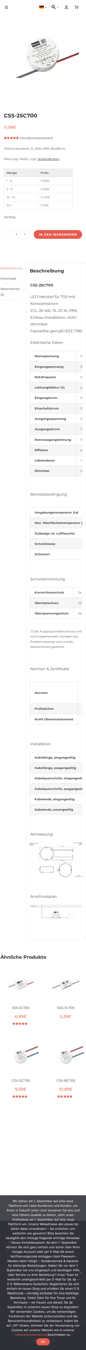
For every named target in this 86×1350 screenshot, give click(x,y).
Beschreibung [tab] (11, 268)
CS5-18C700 (65, 1080)
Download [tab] (8, 278)
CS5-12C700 (20, 1080)
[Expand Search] (59, 7)
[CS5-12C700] (20, 1057)
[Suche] (53, 7)
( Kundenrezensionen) (36, 138)
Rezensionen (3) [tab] (10, 291)
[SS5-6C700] (20, 984)
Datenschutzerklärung (31, 1334)
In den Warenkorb (58, 234)
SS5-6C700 (20, 1008)
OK (43, 1342)
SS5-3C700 (65, 1008)
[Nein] (80, 1272)
